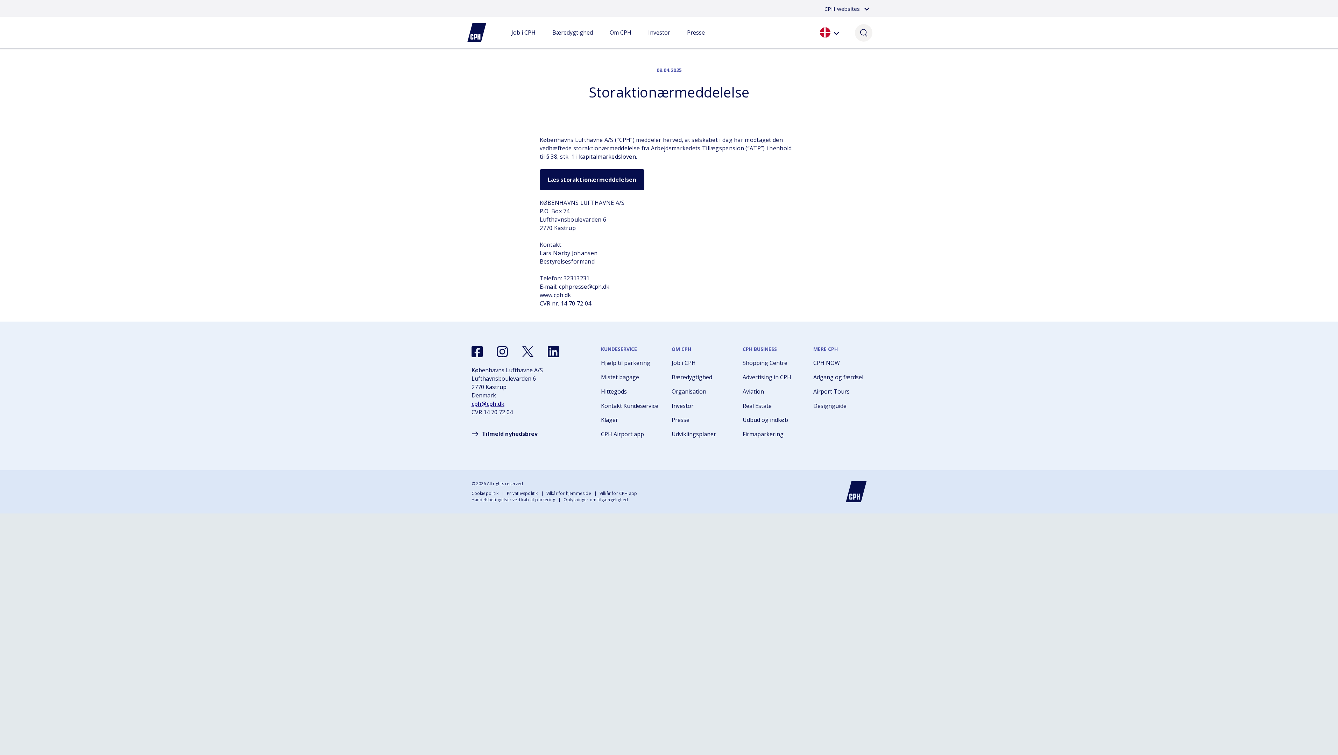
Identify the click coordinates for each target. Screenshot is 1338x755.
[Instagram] (502, 351)
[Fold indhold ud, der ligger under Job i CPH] (523, 39)
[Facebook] (477, 351)
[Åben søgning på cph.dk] (864, 32)
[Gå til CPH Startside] (856, 491)
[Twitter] (527, 351)
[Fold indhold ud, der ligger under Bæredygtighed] (572, 39)
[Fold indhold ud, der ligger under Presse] (695, 39)
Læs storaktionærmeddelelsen (592, 180)
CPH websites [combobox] (842, 8)
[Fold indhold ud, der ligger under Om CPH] (620, 39)
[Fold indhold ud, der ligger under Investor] (659, 39)
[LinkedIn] (553, 351)
